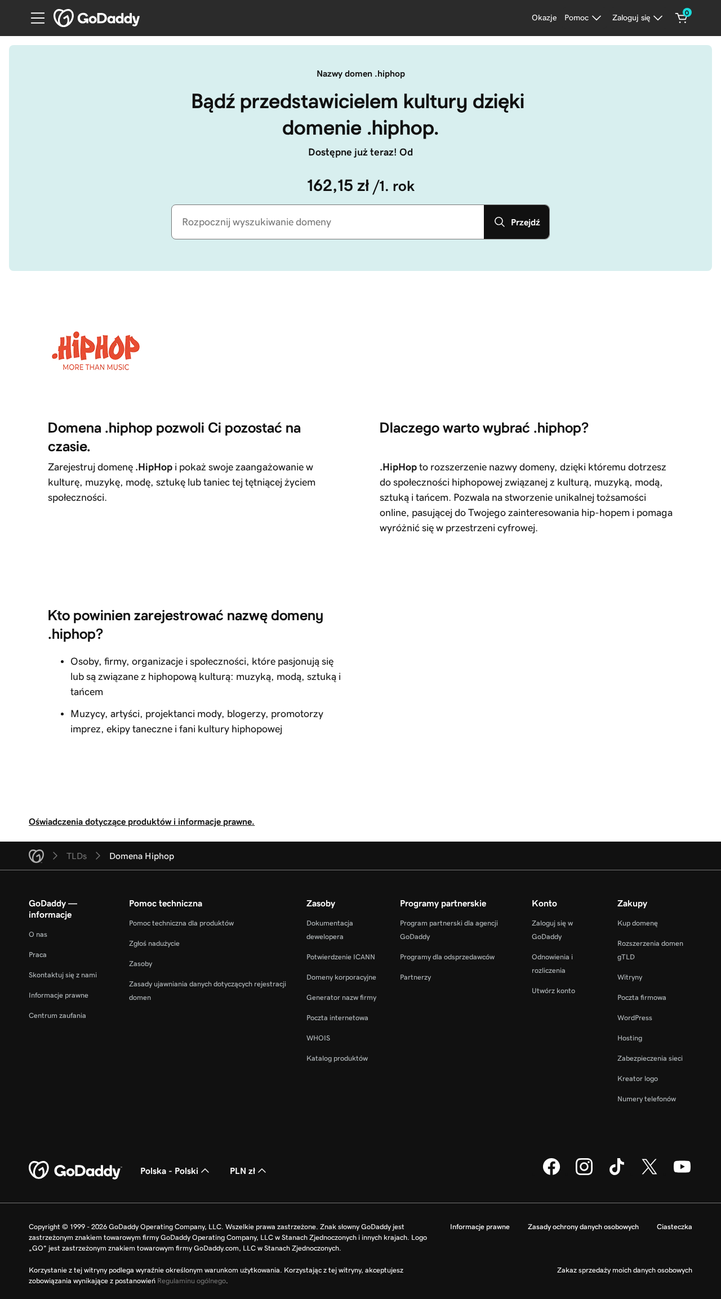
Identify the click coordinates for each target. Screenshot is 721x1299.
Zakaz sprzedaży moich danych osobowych (624, 1270)
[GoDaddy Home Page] (75, 1170)
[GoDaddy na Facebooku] (551, 1173)
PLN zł (242, 1170)
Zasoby (140, 963)
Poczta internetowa (337, 1017)
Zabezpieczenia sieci (650, 1058)
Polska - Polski (169, 1170)
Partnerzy (415, 977)
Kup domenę (637, 923)
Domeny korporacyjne (341, 977)
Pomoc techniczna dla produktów (181, 923)
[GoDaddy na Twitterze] (649, 1173)
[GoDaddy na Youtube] (682, 1173)
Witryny (629, 977)
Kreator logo (637, 1078)
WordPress (634, 1017)
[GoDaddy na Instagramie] (584, 1173)
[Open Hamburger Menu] (33, 18)
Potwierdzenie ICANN (340, 956)
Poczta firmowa (641, 997)
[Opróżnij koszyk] (681, 18)
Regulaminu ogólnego (191, 1280)
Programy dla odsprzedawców (447, 956)
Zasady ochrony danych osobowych (583, 1226)
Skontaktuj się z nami (63, 974)
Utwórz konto (553, 990)
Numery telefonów (646, 1098)
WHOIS (318, 1038)
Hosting (629, 1038)
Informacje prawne (58, 995)
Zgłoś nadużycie (154, 943)
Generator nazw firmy (341, 997)
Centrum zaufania (57, 1015)
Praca (38, 954)
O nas (38, 934)
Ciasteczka (674, 1226)
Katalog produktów (337, 1058)
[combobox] (328, 222)
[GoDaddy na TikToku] (617, 1173)
